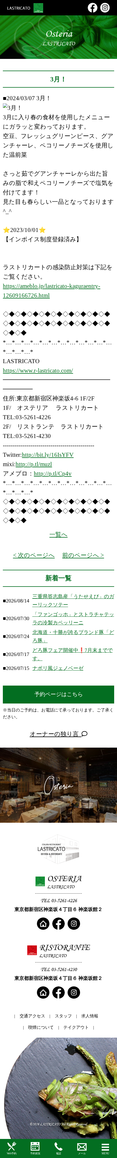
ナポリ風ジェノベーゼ (57, 668)
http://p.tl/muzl (34, 464)
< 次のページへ (34, 555)
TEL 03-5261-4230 (59, 969)
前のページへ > (83, 555)
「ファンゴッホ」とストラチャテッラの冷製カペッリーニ (73, 619)
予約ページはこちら (58, 694)
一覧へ (58, 534)
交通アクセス (32, 1015)
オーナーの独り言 (56, 734)
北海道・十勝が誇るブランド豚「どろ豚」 (73, 636)
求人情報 (89, 1015)
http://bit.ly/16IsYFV (48, 455)
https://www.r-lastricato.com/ (38, 370)
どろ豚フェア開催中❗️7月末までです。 (72, 654)
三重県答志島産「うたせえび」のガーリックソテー (73, 601)
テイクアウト (76, 1027)
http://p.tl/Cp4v (53, 473)
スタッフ (63, 1015)
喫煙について (41, 1027)
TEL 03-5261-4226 (59, 900)
